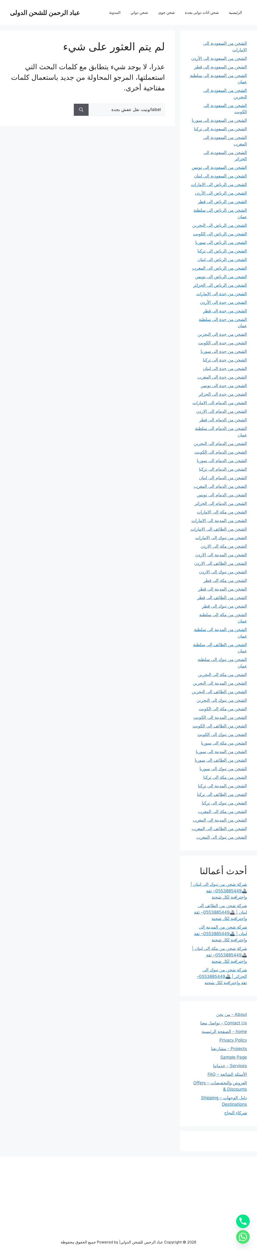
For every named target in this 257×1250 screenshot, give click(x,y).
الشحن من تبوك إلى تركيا (224, 802)
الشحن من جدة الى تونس (224, 385)
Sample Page (233, 1057)
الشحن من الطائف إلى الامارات (218, 529)
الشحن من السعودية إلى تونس (219, 167)
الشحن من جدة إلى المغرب (222, 377)
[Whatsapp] (243, 1237)
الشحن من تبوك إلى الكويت (222, 734)
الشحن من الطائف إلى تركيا (222, 794)
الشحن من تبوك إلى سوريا (223, 768)
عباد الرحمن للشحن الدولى (45, 12)
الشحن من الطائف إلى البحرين (219, 691)
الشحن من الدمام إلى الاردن (221, 411)
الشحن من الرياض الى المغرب (219, 268)
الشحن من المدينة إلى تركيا (222, 785)
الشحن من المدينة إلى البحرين (220, 683)
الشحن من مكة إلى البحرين (222, 674)
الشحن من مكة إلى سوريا (224, 743)
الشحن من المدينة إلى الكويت (220, 717)
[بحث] (81, 110)
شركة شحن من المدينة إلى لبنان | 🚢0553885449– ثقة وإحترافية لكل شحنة (220, 933)
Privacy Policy (233, 1040)
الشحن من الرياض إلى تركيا (222, 250)
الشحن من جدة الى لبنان (225, 368)
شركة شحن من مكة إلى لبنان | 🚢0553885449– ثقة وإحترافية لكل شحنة (219, 955)
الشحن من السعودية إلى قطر (220, 66)
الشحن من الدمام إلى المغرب (220, 486)
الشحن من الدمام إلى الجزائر (221, 503)
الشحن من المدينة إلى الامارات (219, 520)
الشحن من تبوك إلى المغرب (222, 837)
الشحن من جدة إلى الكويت (222, 342)
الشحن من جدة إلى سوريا (224, 351)
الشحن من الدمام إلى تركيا (223, 469)
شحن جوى (166, 12)
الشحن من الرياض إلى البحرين (219, 225)
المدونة (114, 12)
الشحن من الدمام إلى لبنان (223, 477)
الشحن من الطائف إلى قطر (222, 597)
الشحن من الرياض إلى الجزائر (220, 285)
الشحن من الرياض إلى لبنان (222, 259)
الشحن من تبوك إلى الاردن (223, 571)
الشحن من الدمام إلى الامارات (219, 402)
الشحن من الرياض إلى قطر (222, 201)
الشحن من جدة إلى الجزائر (223, 394)
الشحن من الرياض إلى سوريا (221, 242)
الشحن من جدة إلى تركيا (225, 359)
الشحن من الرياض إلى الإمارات (219, 184)
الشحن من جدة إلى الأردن (223, 302)
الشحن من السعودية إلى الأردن (219, 58)
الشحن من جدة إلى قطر (225, 310)
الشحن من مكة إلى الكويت (223, 708)
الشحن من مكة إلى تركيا (225, 777)
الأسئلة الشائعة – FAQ (227, 1074)
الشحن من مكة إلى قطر (225, 580)
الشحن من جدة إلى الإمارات (221, 293)
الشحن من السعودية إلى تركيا (220, 128)
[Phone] (243, 1221)
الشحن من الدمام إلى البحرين (220, 443)
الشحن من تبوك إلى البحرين (222, 700)
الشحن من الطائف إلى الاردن (220, 563)
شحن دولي (139, 12)
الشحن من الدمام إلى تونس (222, 494)
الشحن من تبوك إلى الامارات (221, 537)
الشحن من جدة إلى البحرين (222, 334)
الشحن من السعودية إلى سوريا (219, 120)
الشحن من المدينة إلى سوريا (221, 751)
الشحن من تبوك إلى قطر (224, 606)
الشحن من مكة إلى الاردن (224, 546)
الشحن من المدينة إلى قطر (222, 589)
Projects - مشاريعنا (229, 1048)
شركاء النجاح (235, 1112)
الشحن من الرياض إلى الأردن (221, 193)
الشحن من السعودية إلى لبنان (220, 175)
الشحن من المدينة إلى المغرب (220, 820)
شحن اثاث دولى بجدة (202, 12)
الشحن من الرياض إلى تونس (221, 276)
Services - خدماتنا (230, 1065)
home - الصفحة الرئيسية (224, 1031)
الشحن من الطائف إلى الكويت (219, 725)
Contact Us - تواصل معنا (223, 1022)
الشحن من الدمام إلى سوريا (222, 460)
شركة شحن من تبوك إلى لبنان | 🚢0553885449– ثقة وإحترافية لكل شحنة (218, 891)
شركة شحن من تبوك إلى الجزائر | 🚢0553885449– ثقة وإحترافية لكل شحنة (222, 976)
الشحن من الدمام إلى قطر (223, 419)
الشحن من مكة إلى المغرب (222, 811)
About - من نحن (231, 1014)
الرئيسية (235, 12)
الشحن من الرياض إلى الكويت (220, 233)
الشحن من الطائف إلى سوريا (221, 760)
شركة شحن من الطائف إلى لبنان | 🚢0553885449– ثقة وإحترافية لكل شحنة (220, 912)
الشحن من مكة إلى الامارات (222, 511)
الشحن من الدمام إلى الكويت (221, 452)
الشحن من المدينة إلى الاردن (221, 554)
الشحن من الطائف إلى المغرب (219, 828)
